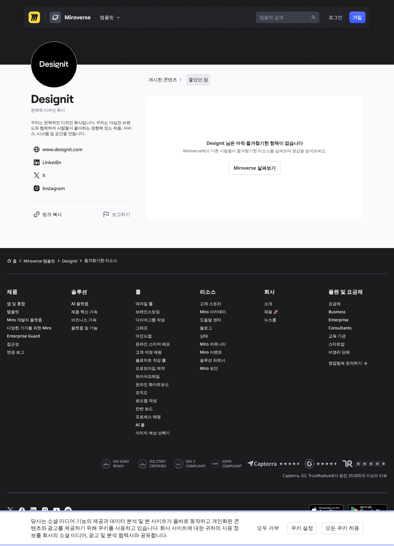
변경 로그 (15, 352)
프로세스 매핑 (148, 417)
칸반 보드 (144, 409)
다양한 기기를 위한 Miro (29, 328)
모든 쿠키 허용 (342, 528)
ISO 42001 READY (121, 463)
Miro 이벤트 (211, 352)
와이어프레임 (148, 376)
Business (337, 312)
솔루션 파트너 (212, 360)
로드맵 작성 (146, 401)
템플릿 (13, 312)
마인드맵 (144, 336)
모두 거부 (268, 528)
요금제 (335, 304)
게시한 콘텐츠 (165, 79)
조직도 (142, 392)
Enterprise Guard (23, 336)
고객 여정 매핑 (149, 352)
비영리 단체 (339, 352)
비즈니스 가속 (84, 320)
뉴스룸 (270, 320)
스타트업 (337, 344)
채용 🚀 (271, 312)
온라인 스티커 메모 (153, 344)
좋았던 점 (198, 79)
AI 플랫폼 (80, 304)
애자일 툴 (144, 304)
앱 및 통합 (16, 304)
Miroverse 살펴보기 (255, 168)
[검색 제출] (313, 17)
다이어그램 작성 (150, 320)
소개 (268, 304)
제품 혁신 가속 (84, 312)
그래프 (142, 328)
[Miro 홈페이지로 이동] (34, 17)
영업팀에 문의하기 (345, 363)
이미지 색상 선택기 (153, 433)
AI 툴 (140, 425)
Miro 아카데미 (213, 312)
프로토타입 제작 (150, 368)
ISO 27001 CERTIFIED (157, 463)
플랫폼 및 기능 (84, 328)
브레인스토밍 (148, 312)
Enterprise (338, 320)
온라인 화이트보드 (152, 384)
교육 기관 (337, 336)
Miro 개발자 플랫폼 (24, 320)
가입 (357, 17)
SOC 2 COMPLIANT (196, 463)
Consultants (340, 328)
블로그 (206, 328)
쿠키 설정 (302, 528)
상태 (204, 336)
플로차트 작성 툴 (151, 360)
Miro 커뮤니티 (213, 344)
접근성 (13, 344)
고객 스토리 (210, 304)
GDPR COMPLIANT (232, 463)
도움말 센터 (210, 320)
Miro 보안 (209, 368)
